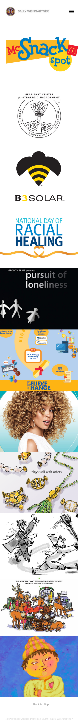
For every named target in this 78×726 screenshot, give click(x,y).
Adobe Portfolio (31, 719)
